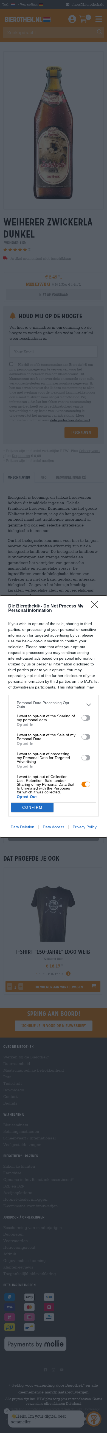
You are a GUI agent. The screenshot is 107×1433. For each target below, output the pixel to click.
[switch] (85, 718)
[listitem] (53, 705)
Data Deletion (22, 827)
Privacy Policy (85, 827)
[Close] (96, 606)
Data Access (53, 827)
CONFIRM (32, 807)
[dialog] (53, 716)
